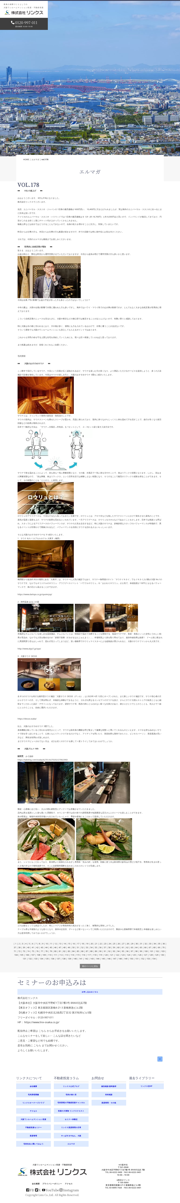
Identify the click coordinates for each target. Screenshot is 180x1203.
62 (127, 947)
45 (51, 947)
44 (46, 947)
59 (114, 947)
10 (47, 943)
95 (123, 951)
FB (32, 1190)
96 (127, 951)
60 (118, 947)
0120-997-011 (26, 22)
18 (83, 943)
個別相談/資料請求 (108, 1086)
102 (157, 951)
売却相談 (108, 1094)
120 (106, 955)
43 (42, 947)
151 (137, 958)
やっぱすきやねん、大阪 (71, 1135)
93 (114, 951)
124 (128, 955)
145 (103, 958)
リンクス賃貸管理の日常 (71, 1127)
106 (27, 955)
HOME (26, 159)
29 (132, 943)
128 (151, 955)
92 (109, 951)
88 (91, 951)
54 (91, 947)
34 (155, 943)
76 (37, 951)
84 (73, 951)
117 (89, 955)
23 (105, 943)
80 (55, 951)
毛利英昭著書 (33, 1094)
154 (154, 958)
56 (100, 947)
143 (92, 958)
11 (51, 943)
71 (15, 951)
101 (151, 951)
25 (114, 943)
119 (100, 955)
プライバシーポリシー (52, 1183)
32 (146, 943)
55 (96, 947)
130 (162, 955)
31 (141, 943)
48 (64, 947)
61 (123, 947)
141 (80, 958)
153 (148, 958)
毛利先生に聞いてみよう (33, 1143)
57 (105, 947)
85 (78, 951)
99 (141, 951)
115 (78, 955)
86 (82, 951)
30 (137, 943)
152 (142, 958)
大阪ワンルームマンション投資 (33, 1119)
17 (78, 943)
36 (164, 943)
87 (87, 951)
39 (24, 947)
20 (92, 943)
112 (61, 955)
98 (136, 951)
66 (145, 947)
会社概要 (33, 1086)
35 (159, 943)
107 (33, 955)
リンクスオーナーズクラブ (33, 1102)
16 (74, 943)
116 (83, 955)
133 (35, 958)
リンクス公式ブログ (71, 1086)
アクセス (33, 1111)
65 (141, 947)
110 (49, 955)
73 (24, 951)
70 (163, 947)
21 (96, 943)
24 (110, 943)
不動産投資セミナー (33, 1127)
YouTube (52, 1190)
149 (125, 958)
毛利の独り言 (71, 1094)
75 (33, 951)
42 (37, 947)
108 (38, 955)
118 (94, 955)
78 (46, 951)
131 (24, 958)
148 (120, 958)
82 (64, 951)
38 (19, 947)
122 (117, 955)
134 (41, 958)
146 (109, 958)
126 (139, 955)
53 (87, 947)
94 (118, 951)
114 (72, 955)
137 (58, 958)
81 (60, 951)
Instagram (71, 1190)
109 (44, 955)
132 (30, 958)
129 (156, 955)
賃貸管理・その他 (109, 1102)
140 (75, 958)
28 (128, 943)
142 (86, 958)
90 (100, 951)
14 (65, 943)
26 (119, 943)
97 (132, 951)
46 (55, 947)
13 (60, 943)
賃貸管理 (33, 1135)
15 (69, 943)
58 (109, 947)
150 (131, 958)
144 (97, 958)
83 (69, 951)
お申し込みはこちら (90, 992)
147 (114, 958)
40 (28, 947)
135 (47, 958)
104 (16, 955)
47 (60, 947)
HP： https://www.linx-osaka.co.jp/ (38, 1022)
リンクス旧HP (146, 1086)
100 (146, 951)
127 (145, 955)
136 (52, 958)
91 (105, 951)
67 (150, 947)
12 (56, 943)
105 (21, 955)
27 (123, 943)
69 (159, 947)
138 (64, 958)
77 (42, 951)
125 (134, 955)
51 (78, 947)
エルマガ (35, 159)
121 (111, 955)
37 (15, 947)
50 (73, 947)
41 (33, 947)
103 (163, 951)
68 (154, 947)
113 (66, 955)
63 (132, 947)
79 (51, 951)
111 (55, 955)
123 (123, 955)
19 (87, 943)
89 (96, 951)
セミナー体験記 (71, 1119)
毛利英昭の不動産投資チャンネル (71, 1102)
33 (150, 943)
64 (136, 947)
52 (82, 947)
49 (69, 947)
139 (69, 958)
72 (19, 951)
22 (101, 943)
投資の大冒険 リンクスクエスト (71, 1111)
